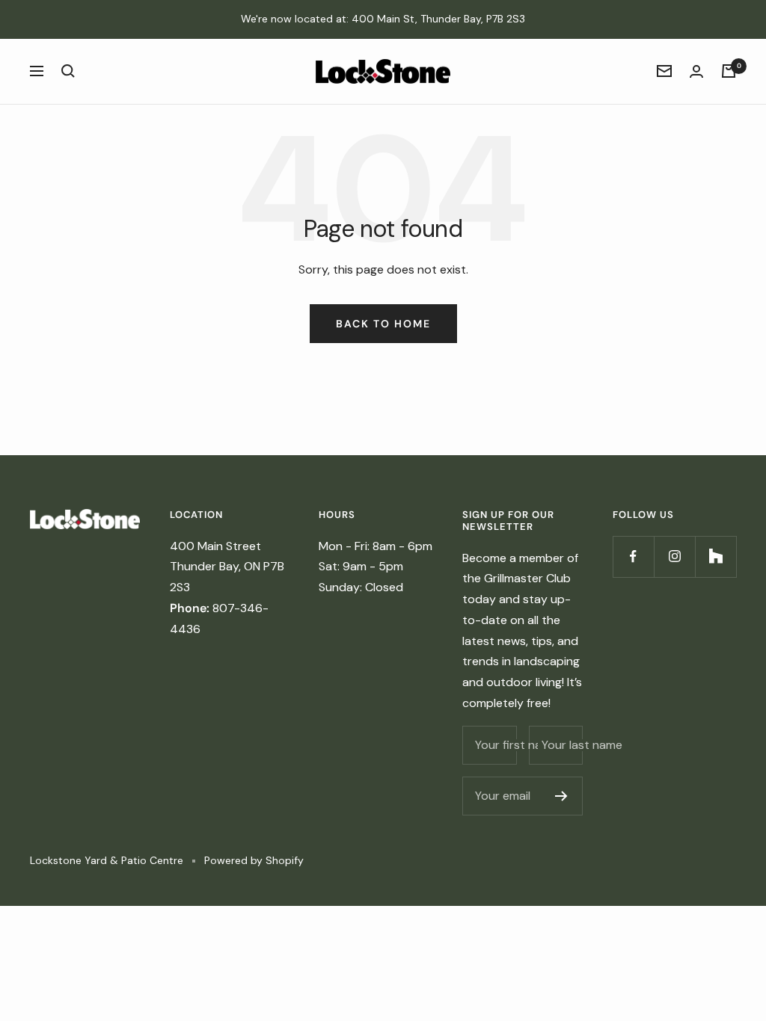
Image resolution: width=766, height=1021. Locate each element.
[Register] (561, 796)
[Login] (696, 71)
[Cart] (728, 71)
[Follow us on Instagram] (674, 556)
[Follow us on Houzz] (715, 556)
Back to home (383, 323)
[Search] (68, 71)
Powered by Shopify (254, 860)
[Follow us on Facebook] (633, 556)
